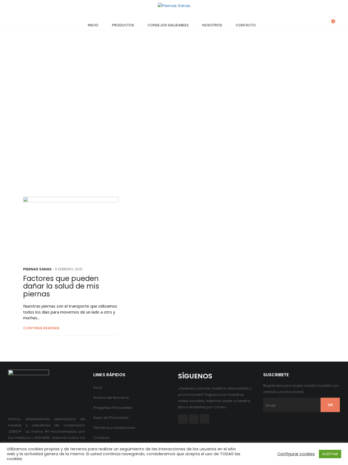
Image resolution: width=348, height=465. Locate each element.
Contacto (246, 25)
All (167, 116)
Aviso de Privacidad (110, 417)
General (185, 116)
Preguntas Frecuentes (112, 407)
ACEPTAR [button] (330, 454)
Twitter (193, 419)
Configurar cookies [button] (296, 453)
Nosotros (212, 25)
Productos (123, 25)
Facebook (183, 419)
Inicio (93, 25)
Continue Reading (41, 328)
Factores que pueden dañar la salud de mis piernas (61, 286)
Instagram (204, 419)
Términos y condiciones (114, 427)
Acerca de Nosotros (111, 397)
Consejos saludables (168, 25)
